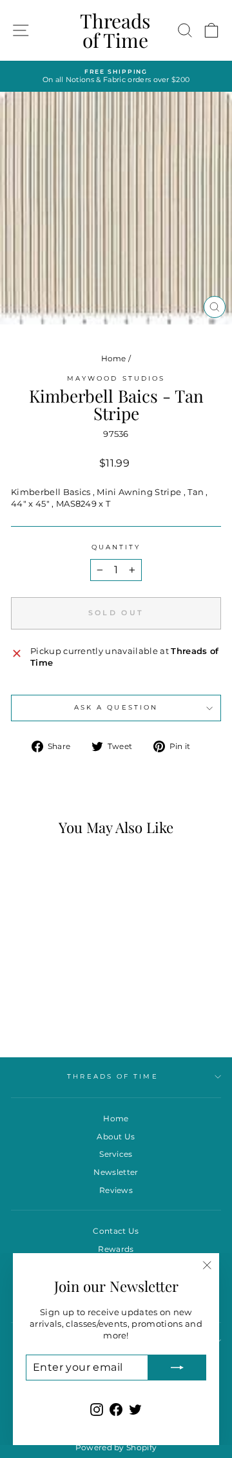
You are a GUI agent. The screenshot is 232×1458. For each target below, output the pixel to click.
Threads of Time (115, 30)
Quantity (116, 547)
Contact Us (116, 1231)
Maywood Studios (116, 378)
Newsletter (115, 1172)
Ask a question (116, 707)
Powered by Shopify (116, 1447)
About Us (116, 1136)
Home (113, 358)
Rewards (115, 1249)
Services (116, 1154)
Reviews (116, 1190)
